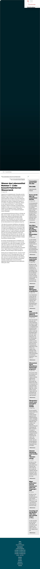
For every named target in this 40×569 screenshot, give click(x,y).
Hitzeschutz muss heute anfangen (33, 259)
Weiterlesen (32, 222)
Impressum (20, 562)
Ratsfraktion (31, 7)
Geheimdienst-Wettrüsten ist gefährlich (33, 289)
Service (20, 557)
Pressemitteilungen (31, 4)
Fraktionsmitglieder (20, 548)
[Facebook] (2, 2)
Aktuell (20, 543)
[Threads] (3, 2)
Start (3, 171)
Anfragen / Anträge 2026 (20, 550)
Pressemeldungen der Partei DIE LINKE (33, 182)
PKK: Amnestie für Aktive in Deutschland (33, 314)
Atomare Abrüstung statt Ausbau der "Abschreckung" (33, 454)
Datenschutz (20, 563)
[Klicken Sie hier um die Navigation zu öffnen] (38, 2)
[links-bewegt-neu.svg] (33, 177)
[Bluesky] (5, 2)
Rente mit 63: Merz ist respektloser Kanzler (33, 197)
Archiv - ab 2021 (20, 555)
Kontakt (20, 558)
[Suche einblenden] (34, 2)
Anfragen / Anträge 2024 (20, 553)
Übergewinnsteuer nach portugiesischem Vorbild (33, 403)
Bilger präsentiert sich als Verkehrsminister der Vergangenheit (33, 486)
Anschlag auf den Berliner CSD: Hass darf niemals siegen (33, 514)
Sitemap (20, 565)
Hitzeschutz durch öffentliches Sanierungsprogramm (33, 366)
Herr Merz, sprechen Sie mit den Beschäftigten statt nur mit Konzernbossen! (33, 231)
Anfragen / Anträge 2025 (20, 551)
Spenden (20, 560)
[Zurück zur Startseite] (1, 171)
